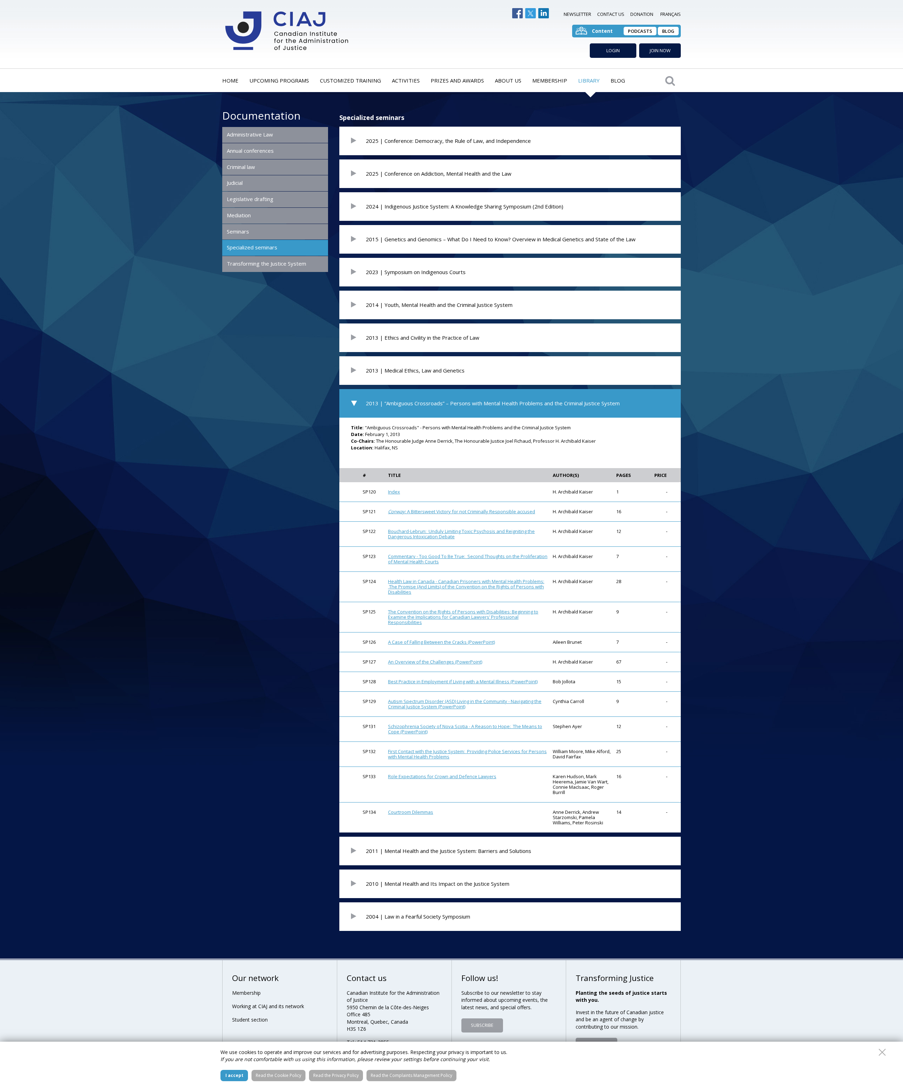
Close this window (882, 1052)
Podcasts (640, 31)
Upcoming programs (279, 80)
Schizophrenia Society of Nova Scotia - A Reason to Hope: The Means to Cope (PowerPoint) (465, 729)
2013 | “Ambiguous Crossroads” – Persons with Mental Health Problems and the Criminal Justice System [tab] (493, 403)
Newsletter (577, 14)
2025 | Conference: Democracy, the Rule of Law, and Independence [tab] (448, 140)
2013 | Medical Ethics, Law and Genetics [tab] (415, 370)
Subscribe (482, 1025)
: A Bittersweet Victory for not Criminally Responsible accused (461, 511)
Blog (668, 31)
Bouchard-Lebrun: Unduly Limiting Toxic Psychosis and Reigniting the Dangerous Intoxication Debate (461, 534)
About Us (508, 80)
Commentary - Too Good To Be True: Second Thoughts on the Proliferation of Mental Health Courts (467, 559)
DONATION (641, 14)
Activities (406, 80)
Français (670, 14)
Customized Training (350, 80)
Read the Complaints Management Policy (411, 1075)
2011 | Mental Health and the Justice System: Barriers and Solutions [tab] (448, 850)
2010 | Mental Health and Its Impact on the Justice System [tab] (437, 883)
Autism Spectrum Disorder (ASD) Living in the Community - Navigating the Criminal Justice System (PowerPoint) (464, 704)
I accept (234, 1075)
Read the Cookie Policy (278, 1075)
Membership (549, 80)
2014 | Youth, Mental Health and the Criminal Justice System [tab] (439, 304)
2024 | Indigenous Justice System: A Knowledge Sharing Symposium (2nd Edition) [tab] (464, 206)
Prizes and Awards (457, 80)
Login (613, 50)
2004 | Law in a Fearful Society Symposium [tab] (418, 916)
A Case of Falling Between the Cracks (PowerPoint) (441, 642)
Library (589, 80)
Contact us (610, 14)
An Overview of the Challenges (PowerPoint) (435, 662)
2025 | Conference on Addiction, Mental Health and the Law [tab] (438, 173)
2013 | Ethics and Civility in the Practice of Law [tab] (422, 337)
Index (394, 492)
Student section (250, 1019)
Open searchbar (670, 80)
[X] (530, 13)
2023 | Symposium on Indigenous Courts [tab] (416, 271)
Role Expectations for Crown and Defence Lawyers (442, 776)
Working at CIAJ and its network (268, 1006)
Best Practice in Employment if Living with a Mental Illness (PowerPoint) (463, 681)
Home (230, 80)
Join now (660, 50)
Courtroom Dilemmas (410, 812)
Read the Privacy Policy (336, 1075)
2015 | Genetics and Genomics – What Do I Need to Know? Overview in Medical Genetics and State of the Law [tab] (501, 239)
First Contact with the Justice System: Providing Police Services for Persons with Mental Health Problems (467, 754)
